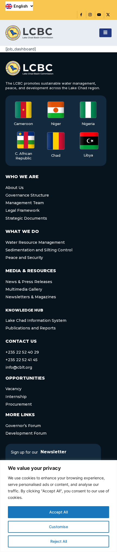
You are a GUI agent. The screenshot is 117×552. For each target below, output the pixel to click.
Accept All (58, 512)
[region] (58, 506)
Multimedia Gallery (23, 289)
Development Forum (26, 433)
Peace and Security (24, 257)
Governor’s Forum (23, 425)
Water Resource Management (35, 242)
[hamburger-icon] (105, 32)
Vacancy (13, 388)
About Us (14, 187)
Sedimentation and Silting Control (38, 250)
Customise (58, 526)
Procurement (18, 404)
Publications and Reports (30, 328)
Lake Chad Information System (35, 320)
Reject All (58, 541)
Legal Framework (22, 210)
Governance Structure (27, 195)
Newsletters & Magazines (30, 296)
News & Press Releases (28, 281)
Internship (16, 396)
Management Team (24, 202)
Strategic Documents (26, 218)
